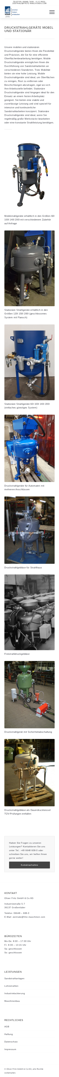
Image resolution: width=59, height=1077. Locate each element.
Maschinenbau (12, 1001)
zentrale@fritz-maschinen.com (29, 3)
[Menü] (50, 12)
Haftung (8, 1034)
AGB (6, 1026)
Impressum (10, 1049)
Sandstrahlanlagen (14, 978)
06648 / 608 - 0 (30, 2)
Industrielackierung (14, 993)
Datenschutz (11, 1041)
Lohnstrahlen (11, 986)
